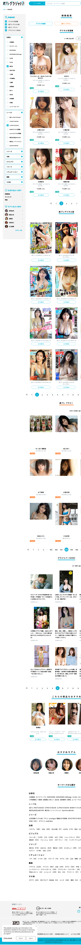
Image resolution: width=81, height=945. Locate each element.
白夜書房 (12, 98)
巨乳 (49, 837)
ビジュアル (10, 162)
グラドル (35, 867)
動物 (75, 880)
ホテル (64, 859)
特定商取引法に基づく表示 (45, 934)
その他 (9, 182)
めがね (68, 829)
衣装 (8, 157)
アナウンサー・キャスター (69, 869)
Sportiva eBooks (14, 145)
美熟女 (58, 848)
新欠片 (11, 90)
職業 (8, 177)
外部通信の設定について (62, 934)
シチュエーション (12, 172)
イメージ (9, 167)
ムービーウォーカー (14, 106)
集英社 (11, 66)
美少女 (34, 848)
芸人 (62, 872)
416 (56, 550)
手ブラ (34, 880)
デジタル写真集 (13, 21)
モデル (70, 867)
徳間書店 (12, 86)
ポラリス (42, 821)
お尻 (59, 837)
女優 (59, 867)
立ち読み (41, 91)
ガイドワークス (13, 46)
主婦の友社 (12, 70)
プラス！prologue (49, 818)
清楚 (47, 851)
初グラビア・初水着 (49, 880)
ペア (33, 859)
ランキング (8, 197)
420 (77, 550)
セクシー (35, 851)
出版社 (9, 37)
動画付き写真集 (62, 818)
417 (61, 550)
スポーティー (61, 840)
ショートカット (73, 837)
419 (71, 550)
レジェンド (50, 872)
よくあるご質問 (75, 934)
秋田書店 (12, 42)
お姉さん (46, 848)
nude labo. (49, 821)
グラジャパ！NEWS (14, 30)
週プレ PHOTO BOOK (15, 117)
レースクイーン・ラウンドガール (43, 869)
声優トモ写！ (33, 821)
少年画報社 (12, 78)
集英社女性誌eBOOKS (15, 137)
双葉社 (11, 102)
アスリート (73, 872)
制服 (46, 829)
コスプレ (35, 829)
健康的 (34, 840)
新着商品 (7, 194)
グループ (53, 859)
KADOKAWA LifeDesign (16, 54)
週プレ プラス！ (13, 27)
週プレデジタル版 (13, 24)
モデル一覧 (18, 230)
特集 (6, 200)
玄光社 (11, 58)
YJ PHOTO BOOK (14, 121)
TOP (4, 9)
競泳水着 (57, 829)
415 (51, 550)
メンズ (65, 880)
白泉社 (11, 94)
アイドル (49, 867)
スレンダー (36, 837)
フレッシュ (47, 840)
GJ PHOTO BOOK (14, 125)
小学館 (11, 74)
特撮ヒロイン (36, 872)
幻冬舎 (11, 62)
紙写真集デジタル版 (36, 818)
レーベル (9, 112)
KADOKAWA (13, 50)
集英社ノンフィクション (16, 141)
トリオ (43, 859)
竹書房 (11, 82)
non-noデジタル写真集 (15, 133)
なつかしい (71, 848)
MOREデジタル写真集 (15, 129)
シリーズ (9, 151)
